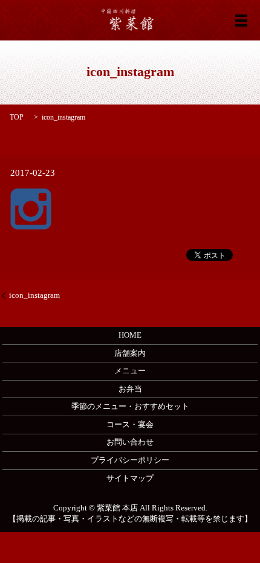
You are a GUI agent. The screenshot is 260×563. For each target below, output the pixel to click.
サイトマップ (130, 478)
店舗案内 (130, 353)
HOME (130, 334)
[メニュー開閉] (241, 20)
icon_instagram (34, 295)
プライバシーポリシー (130, 460)
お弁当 (130, 388)
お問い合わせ (130, 441)
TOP (17, 117)
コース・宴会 (130, 424)
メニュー (130, 370)
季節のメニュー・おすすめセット (130, 406)
